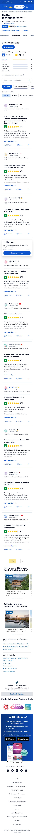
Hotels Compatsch (9, 671)
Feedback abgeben (17, 694)
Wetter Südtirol (8, 649)
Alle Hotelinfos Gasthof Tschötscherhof (15, 644)
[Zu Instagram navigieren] (12, 770)
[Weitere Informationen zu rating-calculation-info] (23, 75)
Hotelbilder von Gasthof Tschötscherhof (15, 646)
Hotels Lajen (7, 663)
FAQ (17, 779)
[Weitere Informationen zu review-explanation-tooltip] (26, 26)
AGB (17, 809)
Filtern (8, 86)
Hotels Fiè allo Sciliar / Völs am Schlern (15, 658)
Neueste (14, 95)
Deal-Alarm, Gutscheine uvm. (17, 786)
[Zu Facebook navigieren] (7, 770)
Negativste (23, 95)
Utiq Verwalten (17, 805)
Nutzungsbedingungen (17, 794)
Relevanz (6, 95)
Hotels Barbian (8, 661)
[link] (27, 7)
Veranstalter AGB (17, 790)
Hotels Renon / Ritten (10, 668)
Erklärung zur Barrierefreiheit (17, 817)
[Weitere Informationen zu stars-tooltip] (25, 18)
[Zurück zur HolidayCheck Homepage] (7, 7)
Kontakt (22, 2)
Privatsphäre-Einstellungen (17, 801)
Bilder (25, 35)
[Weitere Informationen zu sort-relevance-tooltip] (12, 92)
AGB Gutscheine (17, 813)
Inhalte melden (17, 782)
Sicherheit (17, 820)
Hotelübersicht (4, 35)
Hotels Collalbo (8, 666)
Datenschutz (17, 798)
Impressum (17, 824)
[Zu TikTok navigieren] (17, 770)
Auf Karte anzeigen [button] (9, 23)
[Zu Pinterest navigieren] (21, 770)
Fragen (32, 35)
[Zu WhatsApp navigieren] (26, 770)
